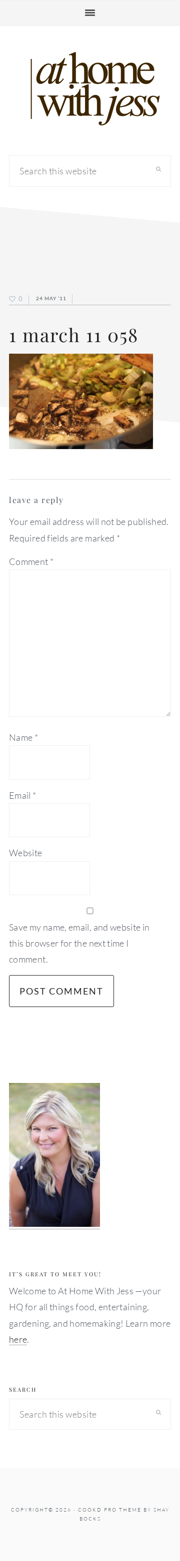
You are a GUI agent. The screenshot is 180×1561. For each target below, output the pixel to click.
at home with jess (90, 88)
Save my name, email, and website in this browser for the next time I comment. (79, 943)
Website (25, 852)
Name (23, 737)
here (18, 1339)
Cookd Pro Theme (110, 1510)
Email (22, 795)
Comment (31, 561)
